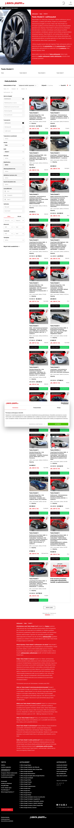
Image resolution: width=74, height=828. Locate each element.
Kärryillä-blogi (4, 785)
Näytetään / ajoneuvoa (49, 613)
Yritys (3, 762)
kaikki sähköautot (55, 56)
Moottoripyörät (8, 111)
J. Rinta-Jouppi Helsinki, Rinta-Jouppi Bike (31, 769)
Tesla (41, 13)
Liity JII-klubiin (6, 809)
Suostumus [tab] (15, 407)
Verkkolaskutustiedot (6, 777)
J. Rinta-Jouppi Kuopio (26, 782)
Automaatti (7, 211)
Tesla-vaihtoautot (55, 54)
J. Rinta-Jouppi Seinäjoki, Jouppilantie (30, 799)
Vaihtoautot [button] (9, 92)
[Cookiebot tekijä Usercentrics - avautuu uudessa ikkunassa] (62, 403)
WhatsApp (44, 132)
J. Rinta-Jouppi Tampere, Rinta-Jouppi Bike (31, 805)
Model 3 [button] (16, 89)
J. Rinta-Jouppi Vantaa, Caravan (28, 807)
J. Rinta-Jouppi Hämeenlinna (27, 773)
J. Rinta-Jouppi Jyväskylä (26, 777)
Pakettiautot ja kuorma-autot (11, 106)
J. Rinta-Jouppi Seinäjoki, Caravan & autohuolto (32, 797)
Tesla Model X (41, 73)
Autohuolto (61, 762)
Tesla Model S (23, 73)
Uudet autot (8, 131)
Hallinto (3, 765)
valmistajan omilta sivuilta (44, 746)
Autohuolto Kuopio (62, 767)
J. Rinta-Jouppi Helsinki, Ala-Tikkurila (29, 767)
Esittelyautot (8, 127)
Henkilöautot (7, 98)
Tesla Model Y (60, 73)
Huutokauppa (5, 789)
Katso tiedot (34, 132)
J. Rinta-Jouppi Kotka (25, 780)
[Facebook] (57, 804)
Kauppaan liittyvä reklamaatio (9, 773)
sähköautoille (47, 636)
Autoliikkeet (25, 762)
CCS (8, 191)
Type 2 (8, 199)
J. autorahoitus (47, 46)
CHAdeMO (9, 195)
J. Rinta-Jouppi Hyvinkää (26, 771)
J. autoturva (62, 48)
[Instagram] (59, 804)
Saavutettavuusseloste (7, 821)
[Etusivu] (12, 3)
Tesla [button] (7, 89)
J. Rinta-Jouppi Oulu (25, 788)
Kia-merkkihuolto (61, 773)
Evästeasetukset (5, 819)
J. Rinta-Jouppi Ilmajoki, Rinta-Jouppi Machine (32, 775)
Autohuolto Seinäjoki (62, 769)
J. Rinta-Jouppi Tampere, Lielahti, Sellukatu (31, 803)
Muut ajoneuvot (8, 114)
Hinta (8, 216)
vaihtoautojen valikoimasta (29, 653)
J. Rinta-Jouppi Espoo (25, 765)
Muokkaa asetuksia (36, 424)
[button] (11, 246)
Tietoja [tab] (58, 407)
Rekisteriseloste (5, 817)
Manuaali (7, 207)
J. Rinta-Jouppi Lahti (25, 784)
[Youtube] (64, 804)
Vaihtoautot (35, 13)
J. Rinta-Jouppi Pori (25, 790)
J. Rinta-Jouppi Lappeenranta (27, 786)
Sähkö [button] (25, 89)
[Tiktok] (66, 804)
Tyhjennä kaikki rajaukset (28, 85)
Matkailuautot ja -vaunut (10, 102)
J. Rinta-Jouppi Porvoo (26, 792)
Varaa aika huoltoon (62, 775)
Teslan (47, 626)
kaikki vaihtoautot (44, 56)
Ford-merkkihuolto (62, 771)
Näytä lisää (49, 607)
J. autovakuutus (60, 46)
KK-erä (19, 216)
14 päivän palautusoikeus (8, 775)
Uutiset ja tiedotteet (6, 783)
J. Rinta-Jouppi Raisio (25, 794)
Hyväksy (58, 424)
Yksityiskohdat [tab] (37, 407)
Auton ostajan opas (6, 787)
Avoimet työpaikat (6, 767)
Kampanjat (4, 781)
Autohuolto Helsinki (62, 765)
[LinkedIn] (62, 804)
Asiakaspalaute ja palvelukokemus (5, 770)
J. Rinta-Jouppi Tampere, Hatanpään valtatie (32, 801)
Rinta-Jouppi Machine (7, 792)
